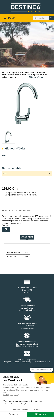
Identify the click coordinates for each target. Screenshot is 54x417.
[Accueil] (3, 72)
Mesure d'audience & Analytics (16, 404)
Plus (4, 156)
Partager (6, 229)
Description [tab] (27, 237)
